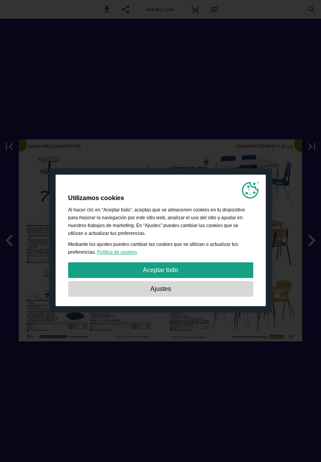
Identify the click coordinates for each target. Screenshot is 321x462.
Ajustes (160, 288)
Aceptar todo (160, 270)
